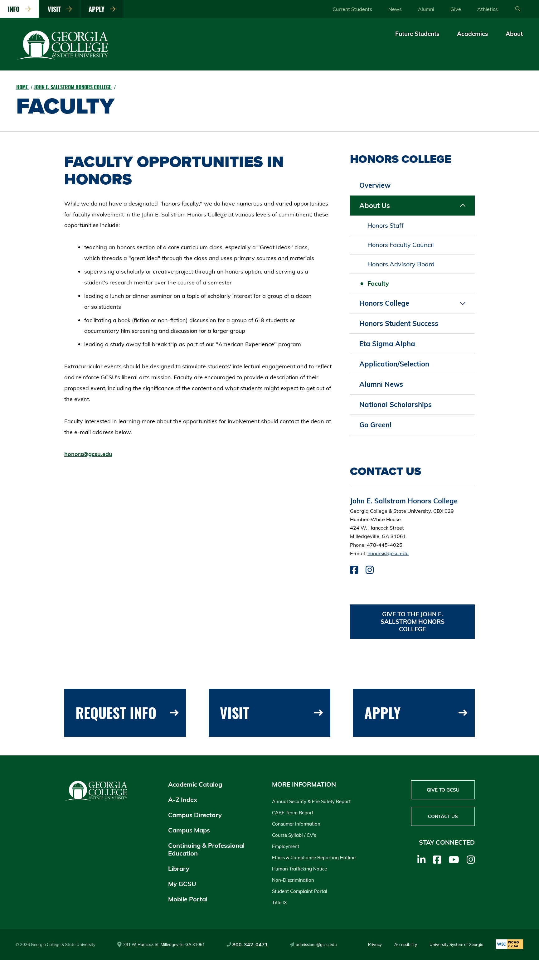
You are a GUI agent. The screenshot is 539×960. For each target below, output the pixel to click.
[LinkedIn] (421, 859)
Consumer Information (296, 824)
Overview (375, 185)
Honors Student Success (398, 323)
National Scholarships (395, 404)
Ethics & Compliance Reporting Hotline (314, 858)
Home (22, 87)
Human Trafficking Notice (299, 869)
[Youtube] (454, 859)
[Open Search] (518, 9)
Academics (472, 33)
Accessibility (405, 944)
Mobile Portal (187, 899)
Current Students (352, 9)
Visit (56, 9)
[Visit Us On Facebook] (354, 571)
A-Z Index (182, 799)
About (514, 33)
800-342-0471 (250, 944)
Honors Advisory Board (401, 264)
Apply (98, 9)
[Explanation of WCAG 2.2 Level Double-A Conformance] (509, 944)
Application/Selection (394, 364)
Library (178, 868)
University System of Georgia (456, 944)
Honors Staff (385, 225)
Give (455, 9)
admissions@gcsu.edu (316, 944)
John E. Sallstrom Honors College (73, 87)
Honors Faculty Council (400, 245)
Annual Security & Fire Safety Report (311, 801)
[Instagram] (471, 859)
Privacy (375, 944)
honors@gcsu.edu (88, 454)
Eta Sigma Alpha (387, 343)
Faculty (378, 283)
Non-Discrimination (293, 880)
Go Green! (375, 424)
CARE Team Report (292, 813)
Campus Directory (195, 815)
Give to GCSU (443, 790)
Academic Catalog (195, 784)
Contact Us (443, 816)
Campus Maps (189, 830)
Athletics (487, 9)
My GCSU (182, 884)
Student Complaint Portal (299, 891)
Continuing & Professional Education (206, 849)
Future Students (417, 33)
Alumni (426, 9)
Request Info (115, 712)
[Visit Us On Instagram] (370, 571)
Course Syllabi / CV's (294, 835)
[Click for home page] (63, 58)
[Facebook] (437, 859)
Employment (285, 846)
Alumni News (381, 384)
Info (15, 9)
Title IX (279, 902)
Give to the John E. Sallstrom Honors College (412, 621)
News (395, 9)
